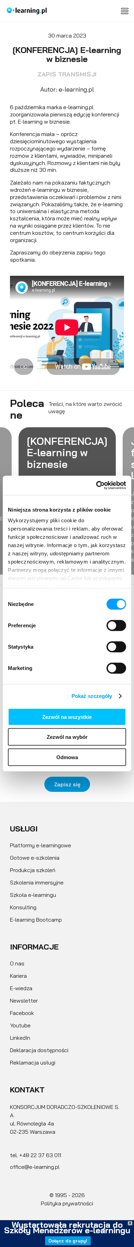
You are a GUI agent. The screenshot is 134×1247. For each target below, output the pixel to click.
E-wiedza (21, 988)
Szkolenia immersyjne (37, 882)
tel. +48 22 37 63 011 (35, 1155)
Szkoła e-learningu (33, 894)
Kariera (18, 975)
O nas (17, 963)
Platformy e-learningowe (40, 845)
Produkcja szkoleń (32, 870)
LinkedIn (20, 1037)
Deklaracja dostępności (39, 1050)
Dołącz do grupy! (67, 1241)
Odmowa (67, 757)
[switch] (116, 625)
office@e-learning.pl (34, 1166)
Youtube (20, 1025)
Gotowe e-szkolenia (34, 857)
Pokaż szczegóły (91, 696)
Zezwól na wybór (67, 737)
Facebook (22, 1012)
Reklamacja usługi (32, 1062)
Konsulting (23, 907)
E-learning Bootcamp (36, 919)
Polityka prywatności (67, 1203)
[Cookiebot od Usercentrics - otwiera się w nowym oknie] (96, 485)
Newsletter (24, 1000)
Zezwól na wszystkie (67, 717)
